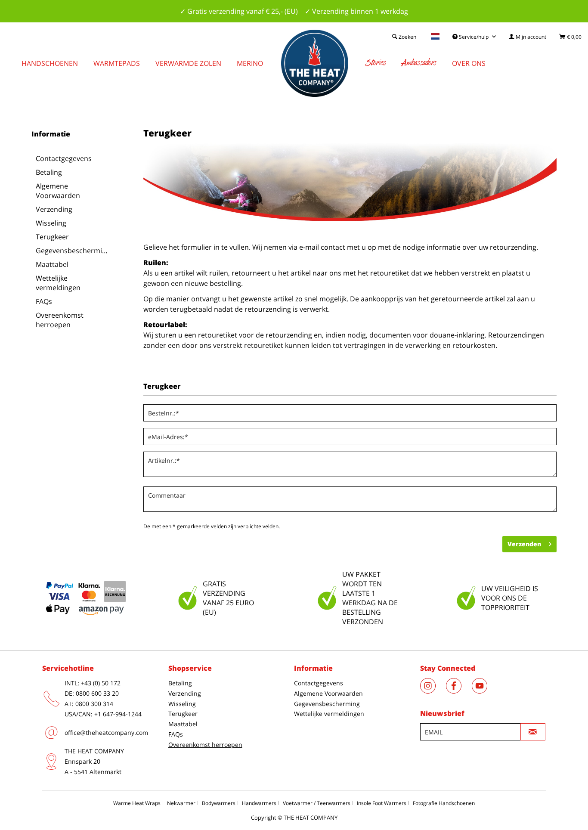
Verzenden (524, 544)
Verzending (54, 209)
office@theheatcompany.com (106, 732)
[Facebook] (459, 691)
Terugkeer (52, 237)
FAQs (44, 301)
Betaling (49, 172)
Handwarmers (259, 803)
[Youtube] (484, 691)
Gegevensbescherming (73, 250)
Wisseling (51, 223)
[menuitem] (527, 36)
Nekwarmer (181, 803)
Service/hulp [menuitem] (474, 36)
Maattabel (52, 264)
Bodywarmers (218, 803)
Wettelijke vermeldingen (58, 282)
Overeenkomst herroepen (60, 319)
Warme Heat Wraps (137, 803)
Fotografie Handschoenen (444, 803)
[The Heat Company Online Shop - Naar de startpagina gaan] (314, 63)
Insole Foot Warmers (381, 803)
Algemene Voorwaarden (58, 190)
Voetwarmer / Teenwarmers (316, 803)
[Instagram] (433, 691)
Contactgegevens (64, 158)
